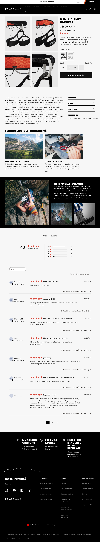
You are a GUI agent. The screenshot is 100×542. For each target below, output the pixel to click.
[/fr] (12, 9)
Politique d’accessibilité (84, 534)
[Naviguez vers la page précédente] (43, 422)
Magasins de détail (87, 505)
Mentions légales (36, 534)
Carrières (85, 494)
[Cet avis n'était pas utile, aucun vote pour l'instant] (88, 291)
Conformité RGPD (10, 539)
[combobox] (17, 269)
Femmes (36, 7)
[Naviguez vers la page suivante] (57, 422)
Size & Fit (88, 63)
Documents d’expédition (64, 516)
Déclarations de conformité (65, 501)
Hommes (28, 7)
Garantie (63, 483)
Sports (55, 7)
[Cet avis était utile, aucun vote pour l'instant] (85, 291)
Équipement (46, 7)
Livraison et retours (46, 494)
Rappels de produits (67, 494)
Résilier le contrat (23, 539)
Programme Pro (87, 499)
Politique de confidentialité (51, 534)
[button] (27, 7)
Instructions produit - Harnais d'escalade (82, 118)
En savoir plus (49, 407)
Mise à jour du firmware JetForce (66, 508)
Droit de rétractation (46, 499)
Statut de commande (46, 483)
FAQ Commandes (45, 489)
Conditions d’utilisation (68, 534)
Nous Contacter (87, 483)
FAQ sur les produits (67, 489)
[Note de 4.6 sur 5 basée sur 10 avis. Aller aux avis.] (64, 33)
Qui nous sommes (31, 11)
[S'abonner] (30, 484)
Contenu (64, 7)
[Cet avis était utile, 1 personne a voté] (85, 331)
